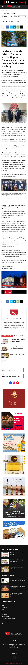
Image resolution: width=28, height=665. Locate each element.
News (2, 10)
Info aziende (4, 350)
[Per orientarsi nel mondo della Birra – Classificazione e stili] (5, 595)
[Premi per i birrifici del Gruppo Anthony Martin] (5, 348)
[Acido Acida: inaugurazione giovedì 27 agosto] (5, 341)
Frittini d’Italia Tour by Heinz (18, 354)
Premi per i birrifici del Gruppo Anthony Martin (17, 560)
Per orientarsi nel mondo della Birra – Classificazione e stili (18, 594)
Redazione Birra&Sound (8, 21)
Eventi (3, 343)
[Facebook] (14, 657)
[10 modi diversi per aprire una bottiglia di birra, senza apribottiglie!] (5, 580)
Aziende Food (4, 357)
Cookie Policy (9, 663)
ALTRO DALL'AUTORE (19, 335)
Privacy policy (15, 663)
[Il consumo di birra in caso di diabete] (5, 588)
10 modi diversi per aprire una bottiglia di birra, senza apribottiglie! (18, 579)
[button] (26, 7)
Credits (20, 663)
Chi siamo (11, 647)
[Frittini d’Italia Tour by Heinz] (5, 355)
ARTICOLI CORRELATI (7, 335)
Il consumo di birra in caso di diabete (18, 586)
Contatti (17, 647)
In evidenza (7, 10)
